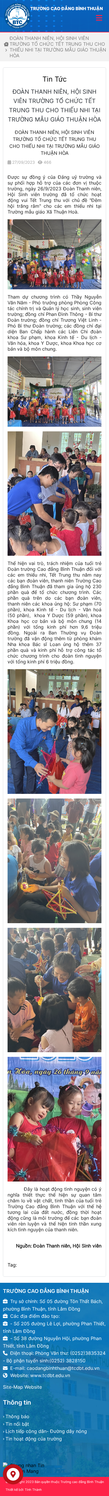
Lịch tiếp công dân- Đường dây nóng (46, 1431)
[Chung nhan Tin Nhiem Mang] (54, 1468)
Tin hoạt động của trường (34, 1439)
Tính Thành (33, 1490)
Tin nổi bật (17, 1424)
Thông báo (17, 1416)
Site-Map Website (22, 1387)
